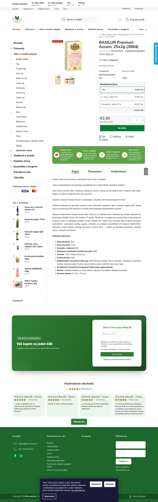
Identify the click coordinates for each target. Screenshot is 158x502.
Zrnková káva (21, 117)
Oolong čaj (20, 88)
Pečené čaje (21, 69)
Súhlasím (110, 484)
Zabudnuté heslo (122, 470)
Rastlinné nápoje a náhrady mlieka (30, 141)
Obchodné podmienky (56, 460)
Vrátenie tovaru (43, 9)
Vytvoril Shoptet (139, 496)
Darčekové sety (22, 172)
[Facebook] (15, 456)
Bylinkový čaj (21, 78)
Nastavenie (49, 496)
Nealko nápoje (22, 59)
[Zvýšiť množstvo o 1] (142, 120)
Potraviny (19, 48)
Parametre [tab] (95, 171)
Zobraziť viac (79, 422)
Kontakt (15, 9)
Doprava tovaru (53, 457)
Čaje (18, 64)
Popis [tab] (75, 171)
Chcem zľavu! (117, 354)
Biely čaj (19, 73)
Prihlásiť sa (123, 461)
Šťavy (18, 136)
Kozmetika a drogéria (25, 166)
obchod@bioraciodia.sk (27, 444)
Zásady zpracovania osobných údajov (117, 359)
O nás (56, 9)
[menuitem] (16, 29)
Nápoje (19, 146)
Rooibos (19, 102)
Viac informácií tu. (78, 490)
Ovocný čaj (20, 93)
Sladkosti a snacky (24, 155)
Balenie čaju (21, 107)
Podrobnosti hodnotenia (135, 51)
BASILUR (109, 54)
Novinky (18, 43)
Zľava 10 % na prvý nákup (57, 470)
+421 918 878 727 (25, 449)
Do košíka (122, 128)
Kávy (18, 112)
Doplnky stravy (22, 161)
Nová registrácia (122, 467)
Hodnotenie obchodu (79, 383)
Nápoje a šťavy (22, 131)
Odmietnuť (96, 484)
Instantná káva (22, 126)
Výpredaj (19, 177)
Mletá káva (20, 122)
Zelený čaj (20, 97)
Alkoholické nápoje (24, 150)
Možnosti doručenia (107, 74)
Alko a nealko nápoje (25, 54)
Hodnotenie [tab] (118, 171)
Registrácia (139, 9)
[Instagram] (21, 456)
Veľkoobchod (28, 9)
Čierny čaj (20, 83)
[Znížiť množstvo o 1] (131, 120)
